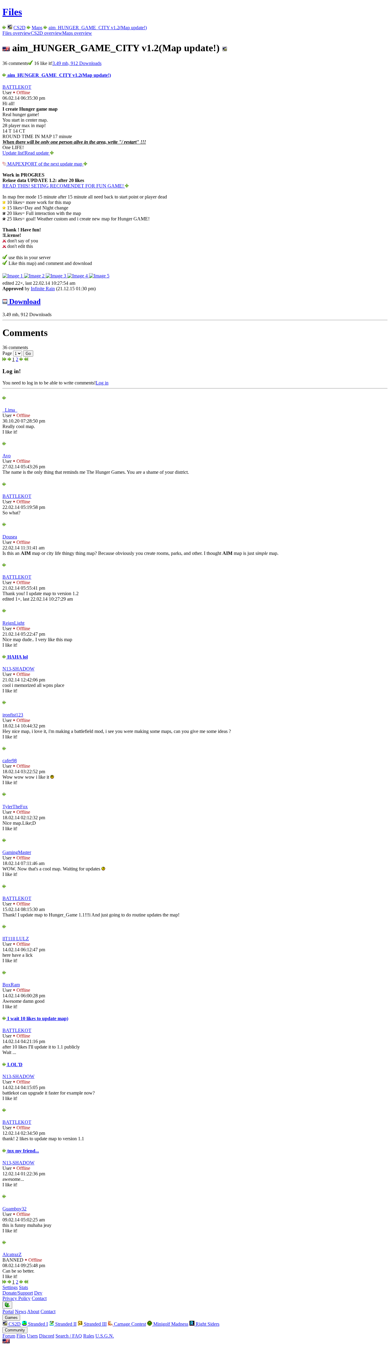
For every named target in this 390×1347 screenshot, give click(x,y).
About (33, 1311)
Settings (10, 1287)
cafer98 (9, 760)
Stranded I (37, 1324)
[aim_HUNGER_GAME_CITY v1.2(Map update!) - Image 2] (35, 275)
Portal (8, 1311)
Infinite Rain (43, 288)
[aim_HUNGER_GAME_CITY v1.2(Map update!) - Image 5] (99, 275)
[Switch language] (6, 1341)
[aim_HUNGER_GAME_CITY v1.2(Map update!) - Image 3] (56, 275)
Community (15, 1330)
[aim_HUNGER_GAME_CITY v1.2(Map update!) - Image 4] (78, 275)
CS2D (19, 27)
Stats (23, 1287)
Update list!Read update (26, 152)
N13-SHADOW (18, 668)
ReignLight (13, 623)
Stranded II (65, 1324)
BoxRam (11, 984)
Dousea (9, 536)
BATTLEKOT (16, 87)
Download (24, 301)
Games (11, 1317)
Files (12, 11)
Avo (6, 455)
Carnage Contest (129, 1324)
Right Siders (206, 1324)
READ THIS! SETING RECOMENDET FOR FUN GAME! (63, 185)
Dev (38, 1292)
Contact (39, 1298)
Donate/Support (17, 1292)
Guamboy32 (14, 1208)
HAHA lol (17, 656)
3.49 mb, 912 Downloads (76, 63)
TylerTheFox (15, 806)
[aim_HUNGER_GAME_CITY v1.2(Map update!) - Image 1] (13, 275)
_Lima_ (9, 410)
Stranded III (95, 1324)
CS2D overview (46, 33)
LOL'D (14, 1064)
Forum (8, 1335)
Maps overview (77, 33)
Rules (88, 1335)
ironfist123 (12, 714)
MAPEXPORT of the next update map (44, 163)
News (20, 1311)
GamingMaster (16, 852)
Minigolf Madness (170, 1324)
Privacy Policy (16, 1298)
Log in (102, 382)
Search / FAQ (68, 1335)
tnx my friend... (22, 1150)
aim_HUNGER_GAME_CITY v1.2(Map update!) (97, 27)
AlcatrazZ (12, 1254)
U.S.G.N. (104, 1335)
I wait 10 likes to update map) (37, 1018)
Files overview (16, 33)
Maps (37, 27)
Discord (46, 1335)
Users (32, 1335)
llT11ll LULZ (15, 938)
